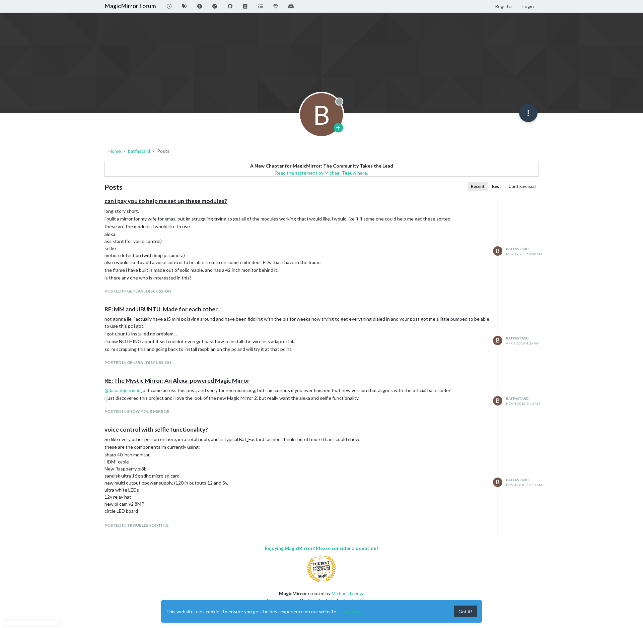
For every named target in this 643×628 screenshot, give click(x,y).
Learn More (351, 611)
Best (496, 186)
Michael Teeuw (347, 593)
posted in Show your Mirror (136, 411)
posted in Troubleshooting (136, 525)
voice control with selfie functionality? (156, 429)
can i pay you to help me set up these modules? (165, 200)
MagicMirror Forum (130, 5)
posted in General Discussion (137, 291)
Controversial (521, 186)
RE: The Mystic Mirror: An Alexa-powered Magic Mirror (176, 380)
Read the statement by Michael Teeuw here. (321, 173)
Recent (478, 186)
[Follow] (338, 127)
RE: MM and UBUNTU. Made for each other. (161, 309)
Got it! (465, 611)
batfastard (517, 249)
